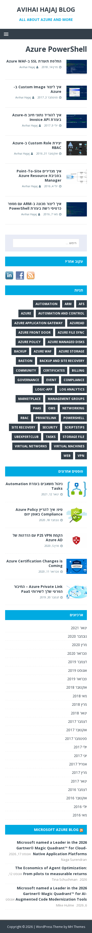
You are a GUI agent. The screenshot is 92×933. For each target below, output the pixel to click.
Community (26, 370)
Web (67, 455)
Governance (28, 380)
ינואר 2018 (79, 713)
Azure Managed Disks (66, 342)
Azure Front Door (34, 332)
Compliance (74, 380)
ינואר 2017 (79, 781)
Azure (26, 313)
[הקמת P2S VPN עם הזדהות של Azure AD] (76, 545)
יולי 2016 (80, 806)
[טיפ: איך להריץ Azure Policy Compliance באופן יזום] (76, 519)
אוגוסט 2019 (77, 670)
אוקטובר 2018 (76, 687)
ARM (68, 304)
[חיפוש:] (46, 243)
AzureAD (77, 323)
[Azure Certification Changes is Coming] (76, 571)
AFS (81, 304)
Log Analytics (72, 389)
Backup (20, 351)
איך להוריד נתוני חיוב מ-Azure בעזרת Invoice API (36, 117)
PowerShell (73, 418)
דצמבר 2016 (77, 789)
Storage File (73, 437)
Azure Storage (71, 351)
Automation (46, 304)
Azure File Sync (71, 332)
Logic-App (43, 389)
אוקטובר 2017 (76, 729)
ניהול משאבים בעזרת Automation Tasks (34, 486)
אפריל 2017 (78, 764)
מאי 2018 (80, 696)
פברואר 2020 (77, 653)
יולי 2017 (80, 747)
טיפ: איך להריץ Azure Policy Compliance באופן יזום (39, 511)
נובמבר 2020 (77, 636)
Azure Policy (29, 342)
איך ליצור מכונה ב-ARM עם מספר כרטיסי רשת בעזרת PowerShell (34, 206)
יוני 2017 (80, 755)
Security (49, 427)
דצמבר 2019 (77, 661)
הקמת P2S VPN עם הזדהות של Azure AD (38, 537)
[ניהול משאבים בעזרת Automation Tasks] (76, 493)
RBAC (24, 418)
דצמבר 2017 (77, 721)
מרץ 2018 (79, 704)
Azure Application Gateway (38, 323)
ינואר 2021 (79, 627)
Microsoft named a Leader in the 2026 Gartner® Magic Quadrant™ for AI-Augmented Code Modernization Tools (51, 894)
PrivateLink (46, 418)
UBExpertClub (26, 437)
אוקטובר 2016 (76, 798)
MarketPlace (29, 399)
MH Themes (76, 927)
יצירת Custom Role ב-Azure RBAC (37, 145)
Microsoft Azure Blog (56, 829)
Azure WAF (43, 351)
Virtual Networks (31, 446)
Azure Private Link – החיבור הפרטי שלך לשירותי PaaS (38, 589)
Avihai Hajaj (27, 67)
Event (51, 380)
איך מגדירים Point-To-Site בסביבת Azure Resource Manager (39, 176)
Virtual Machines (69, 446)
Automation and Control (61, 313)
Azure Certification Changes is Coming (34, 563)
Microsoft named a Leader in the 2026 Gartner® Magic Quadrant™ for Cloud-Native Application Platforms (51, 848)
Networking (73, 408)
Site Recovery (23, 427)
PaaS (37, 408)
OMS (51, 408)
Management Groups (66, 399)
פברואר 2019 (77, 678)
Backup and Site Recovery (62, 361)
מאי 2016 (80, 815)
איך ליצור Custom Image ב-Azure (37, 89)
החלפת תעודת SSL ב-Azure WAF (33, 61)
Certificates (54, 370)
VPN (81, 455)
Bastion (25, 361)
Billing (78, 370)
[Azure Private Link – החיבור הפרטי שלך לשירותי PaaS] (76, 596)
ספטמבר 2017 (76, 738)
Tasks (50, 437)
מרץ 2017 (79, 772)
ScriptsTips (74, 427)
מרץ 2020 (79, 644)
